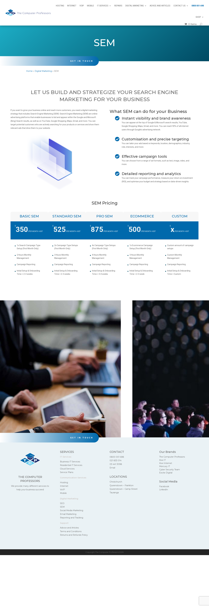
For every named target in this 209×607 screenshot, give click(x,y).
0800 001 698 (198, 6)
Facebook (164, 486)
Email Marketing (68, 514)
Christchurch (116, 481)
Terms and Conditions (70, 531)
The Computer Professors (172, 457)
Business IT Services (70, 461)
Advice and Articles (160, 6)
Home (29, 71)
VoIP (81, 6)
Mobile (90, 6)
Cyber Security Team (169, 469)
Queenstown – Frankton (122, 485)
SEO (62, 503)
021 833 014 (115, 460)
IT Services (102, 6)
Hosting (60, 6)
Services (67, 452)
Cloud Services (67, 468)
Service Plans (66, 472)
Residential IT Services (71, 465)
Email (112, 467)
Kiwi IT (162, 460)
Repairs (118, 6)
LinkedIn (163, 489)
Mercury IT (164, 466)
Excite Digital (165, 472)
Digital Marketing (134, 6)
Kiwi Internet (165, 463)
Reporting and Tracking (71, 517)
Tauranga (114, 492)
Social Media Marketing (71, 510)
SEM (62, 507)
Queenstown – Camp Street (123, 489)
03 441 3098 (116, 464)
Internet (71, 6)
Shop (198, 17)
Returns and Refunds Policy (74, 535)
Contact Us (179, 6)
